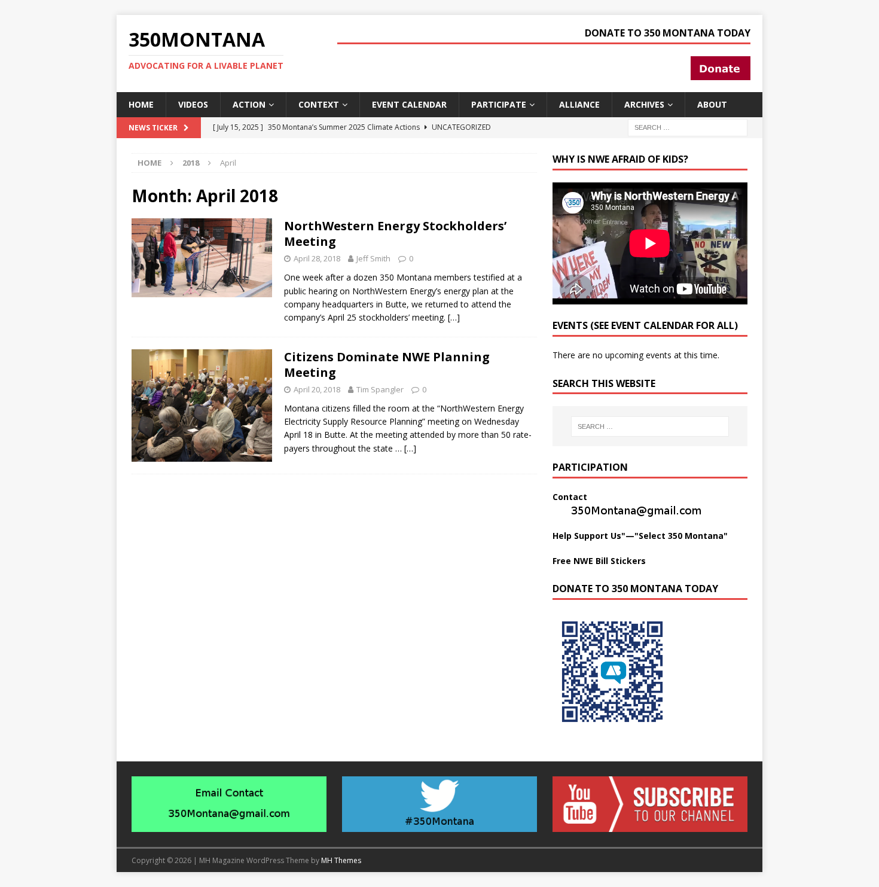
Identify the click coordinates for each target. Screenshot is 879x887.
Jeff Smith (373, 258)
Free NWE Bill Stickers (599, 560)
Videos (193, 104)
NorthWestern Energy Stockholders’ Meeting (395, 233)
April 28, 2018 (317, 258)
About (712, 104)
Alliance (579, 104)
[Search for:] (687, 126)
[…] (454, 317)
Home (141, 104)
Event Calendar (409, 104)
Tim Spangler (380, 389)
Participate (498, 104)
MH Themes (341, 860)
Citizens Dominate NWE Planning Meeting (387, 364)
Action (249, 104)
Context (318, 104)
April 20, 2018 (317, 389)
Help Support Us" (589, 535)
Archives (644, 104)
